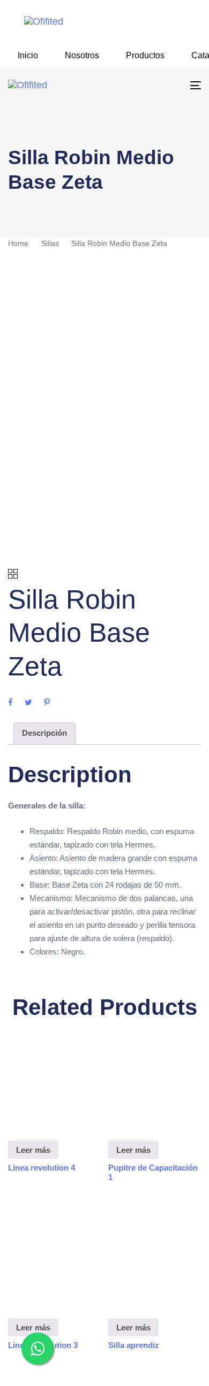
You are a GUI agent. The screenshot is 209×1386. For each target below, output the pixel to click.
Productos (145, 55)
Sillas (50, 244)
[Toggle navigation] (169, 85)
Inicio (28, 55)
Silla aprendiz (133, 1345)
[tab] (44, 733)
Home (18, 244)
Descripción (44, 732)
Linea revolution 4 (41, 1167)
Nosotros (82, 55)
